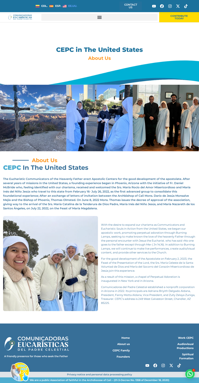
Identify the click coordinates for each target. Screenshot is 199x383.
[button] (99, 17)
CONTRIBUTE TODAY (179, 17)
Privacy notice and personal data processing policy (99, 374)
